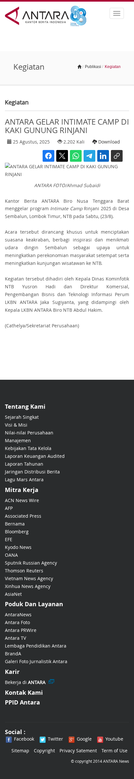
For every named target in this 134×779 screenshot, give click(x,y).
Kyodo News (18, 547)
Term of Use (114, 750)
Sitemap (20, 750)
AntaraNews (18, 614)
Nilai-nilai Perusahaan (29, 433)
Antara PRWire (20, 630)
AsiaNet (13, 594)
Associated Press (23, 516)
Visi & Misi (16, 425)
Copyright (44, 750)
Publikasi (93, 66)
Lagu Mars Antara (24, 479)
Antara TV (15, 638)
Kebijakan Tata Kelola (28, 448)
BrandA (13, 653)
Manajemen (18, 440)
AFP (9, 508)
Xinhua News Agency (27, 586)
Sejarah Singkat (22, 417)
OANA (11, 555)
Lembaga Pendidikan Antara (35, 646)
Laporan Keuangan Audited (35, 456)
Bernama (15, 524)
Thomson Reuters (24, 570)
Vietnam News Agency (29, 578)
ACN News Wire (22, 500)
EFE (8, 539)
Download (108, 142)
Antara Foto (17, 622)
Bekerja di (25, 682)
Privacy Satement (78, 750)
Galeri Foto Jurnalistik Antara (36, 661)
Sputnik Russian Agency (31, 563)
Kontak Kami (24, 693)
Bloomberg (17, 531)
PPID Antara (22, 702)
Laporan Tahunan (24, 464)
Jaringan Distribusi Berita (32, 472)
